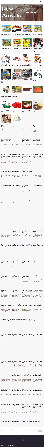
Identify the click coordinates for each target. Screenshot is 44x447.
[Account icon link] (42, 1)
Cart (4, 1)
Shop (2, 1)
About (7, 1)
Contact (10, 1)
